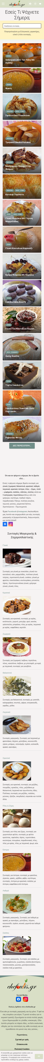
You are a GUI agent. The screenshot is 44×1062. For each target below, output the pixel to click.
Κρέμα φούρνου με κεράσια (19, 275)
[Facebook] (30, 4)
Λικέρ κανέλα (12, 356)
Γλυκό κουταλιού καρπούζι (18, 248)
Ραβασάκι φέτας (13, 437)
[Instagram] (35, 4)
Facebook (12, 511)
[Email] (40, 4)
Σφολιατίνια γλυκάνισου (17, 115)
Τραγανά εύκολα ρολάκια (18, 142)
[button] (3, 3)
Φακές (8, 88)
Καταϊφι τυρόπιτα (14, 194)
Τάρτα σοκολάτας (14, 385)
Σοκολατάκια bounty (15, 302)
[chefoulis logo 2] (17, 3)
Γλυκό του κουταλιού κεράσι (19, 328)
